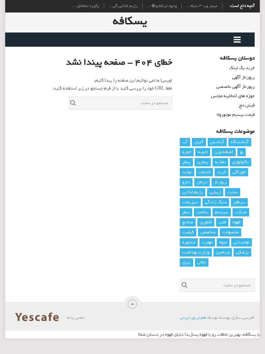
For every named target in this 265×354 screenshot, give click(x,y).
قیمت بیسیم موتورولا (236, 114)
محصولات (230, 232)
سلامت (202, 212)
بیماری (202, 162)
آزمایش (217, 142)
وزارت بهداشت (195, 252)
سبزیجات (190, 202)
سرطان (239, 202)
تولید (187, 172)
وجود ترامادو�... (162, 6)
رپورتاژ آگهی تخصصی (235, 86)
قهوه (237, 222)
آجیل (199, 142)
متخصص (208, 232)
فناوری (206, 222)
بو (241, 152)
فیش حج (247, 105)
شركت (241, 212)
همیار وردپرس (193, 317)
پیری (186, 262)
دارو (186, 182)
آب (185, 142)
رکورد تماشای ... (85, 6)
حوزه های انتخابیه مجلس (233, 96)
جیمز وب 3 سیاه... (202, 6)
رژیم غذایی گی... (123, 6)
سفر (186, 212)
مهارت (207, 242)
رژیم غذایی (192, 192)
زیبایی (215, 192)
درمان (202, 182)
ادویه (203, 152)
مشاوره (188, 242)
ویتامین (222, 252)
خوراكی (239, 172)
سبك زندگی (216, 202)
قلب (222, 222)
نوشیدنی (241, 242)
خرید (221, 172)
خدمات (204, 172)
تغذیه (220, 162)
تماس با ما (76, 317)
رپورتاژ (220, 182)
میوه (223, 242)
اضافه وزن (223, 152)
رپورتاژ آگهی (243, 77)
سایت (232, 192)
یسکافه (130, 21)
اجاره (186, 152)
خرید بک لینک (242, 68)
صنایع (187, 222)
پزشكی (242, 252)
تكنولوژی (240, 162)
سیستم (221, 212)
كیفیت (188, 232)
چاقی (201, 262)
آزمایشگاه (240, 142)
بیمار (186, 162)
